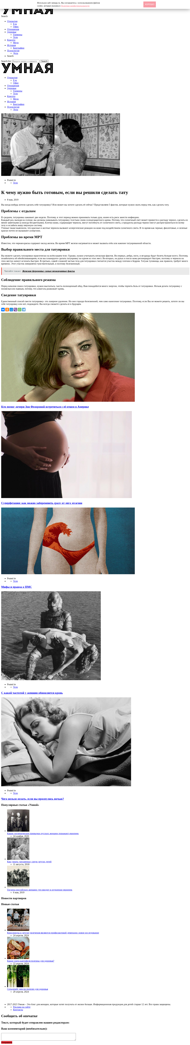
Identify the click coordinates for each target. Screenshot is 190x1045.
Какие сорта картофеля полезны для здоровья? (30, 961)
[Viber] (15, 309)
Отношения (13, 29)
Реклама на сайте (21, 1007)
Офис (16, 26)
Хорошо (149, 4)
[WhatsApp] (19, 309)
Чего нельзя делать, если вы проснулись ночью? (32, 798)
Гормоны (17, 34)
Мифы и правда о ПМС (16, 586)
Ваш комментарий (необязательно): (24, 1028)
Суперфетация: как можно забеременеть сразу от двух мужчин (41, 503)
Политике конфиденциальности (75, 6)
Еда (15, 24)
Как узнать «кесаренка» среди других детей (29, 861)
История (11, 45)
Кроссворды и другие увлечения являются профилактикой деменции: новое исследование (53, 932)
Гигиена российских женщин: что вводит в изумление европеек (39, 890)
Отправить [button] (6, 1042)
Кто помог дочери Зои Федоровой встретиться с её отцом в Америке (45, 406)
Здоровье (11, 32)
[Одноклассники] (7, 309)
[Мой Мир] (11, 309)
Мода (16, 42)
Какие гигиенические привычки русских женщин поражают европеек (43, 833)
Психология (13, 50)
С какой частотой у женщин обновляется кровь (32, 692)
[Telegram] (24, 309)
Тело (15, 37)
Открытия (12, 21)
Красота (11, 40)
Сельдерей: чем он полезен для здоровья (27, 989)
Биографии (18, 48)
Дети (15, 53)
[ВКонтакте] (3, 309)
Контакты (18, 1009)
